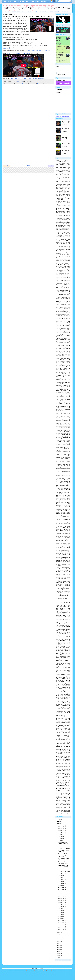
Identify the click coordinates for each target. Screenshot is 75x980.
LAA (30, 83)
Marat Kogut (59, 515)
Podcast (61, 602)
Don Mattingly (59, 334)
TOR (69, 743)
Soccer (61, 733)
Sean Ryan (67, 726)
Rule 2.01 (66, 661)
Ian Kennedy (65, 400)
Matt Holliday (61, 537)
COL (62, 254)
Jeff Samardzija (60, 433)
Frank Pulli (58, 371)
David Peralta (64, 317)
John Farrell (62, 453)
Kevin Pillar (62, 485)
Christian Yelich (65, 280)
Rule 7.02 (59, 687)
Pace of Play (67, 585)
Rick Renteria (63, 615)
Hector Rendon (66, 393)
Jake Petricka (68, 414)
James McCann (59, 419)
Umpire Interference (61, 786)
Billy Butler (57, 216)
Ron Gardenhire (66, 626)
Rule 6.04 (62, 683)
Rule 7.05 (64, 688)
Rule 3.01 (62, 663)
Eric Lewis (67, 355)
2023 (58, 932)
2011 (58, 955)
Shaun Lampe (58, 732)
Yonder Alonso (59, 810)
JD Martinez (60, 410)
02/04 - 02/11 (61, 926)
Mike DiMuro (63, 554)
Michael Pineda (66, 546)
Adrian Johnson (64, 170)
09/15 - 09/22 (61, 832)
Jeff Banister (64, 427)
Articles (68, 197)
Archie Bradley (66, 195)
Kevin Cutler (58, 482)
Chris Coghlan (66, 273)
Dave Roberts (67, 311)
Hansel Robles (66, 392)
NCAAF (67, 568)
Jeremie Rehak (65, 434)
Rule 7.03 (66, 687)
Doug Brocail (59, 335)
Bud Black (60, 250)
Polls (67, 602)
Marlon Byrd (59, 527)
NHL (65, 570)
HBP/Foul (62, 389)
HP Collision (58, 390)
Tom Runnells (64, 763)
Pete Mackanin (58, 598)
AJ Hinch (65, 163)
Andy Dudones (59, 184)
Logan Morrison (60, 503)
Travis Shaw (67, 773)
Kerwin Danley (67, 479)
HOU (67, 389)
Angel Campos (59, 188)
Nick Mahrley (63, 578)
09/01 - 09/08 (61, 836)
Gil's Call (59, 383)
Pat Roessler (58, 591)
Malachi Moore (60, 510)
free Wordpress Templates (58, 970)
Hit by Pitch (65, 396)
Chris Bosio (61, 273)
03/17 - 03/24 (61, 914)
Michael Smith (66, 547)
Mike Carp (64, 553)
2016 (58, 945)
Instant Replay (66, 406)
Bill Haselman (66, 212)
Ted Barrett (67, 746)
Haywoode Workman (59, 393)
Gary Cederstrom (59, 375)
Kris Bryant (61, 489)
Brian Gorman (61, 239)
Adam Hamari (63, 167)
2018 (58, 941)
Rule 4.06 (58, 670)
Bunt (56, 252)
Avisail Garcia (58, 201)
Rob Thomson (66, 618)
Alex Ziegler (62, 178)
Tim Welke (62, 757)
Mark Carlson (63, 519)
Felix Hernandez (58, 362)
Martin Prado (59, 529)
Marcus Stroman (66, 516)
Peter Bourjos (58, 599)
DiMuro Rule (63, 329)
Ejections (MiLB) (59, 347)
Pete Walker (65, 598)
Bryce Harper (58, 249)
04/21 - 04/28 (61, 904)
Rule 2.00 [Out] (66, 654)
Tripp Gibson (65, 777)
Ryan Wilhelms (59, 711)
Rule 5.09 (59, 678)
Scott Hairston (58, 721)
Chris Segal (65, 278)
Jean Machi (68, 426)
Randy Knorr (58, 611)
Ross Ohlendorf (63, 632)
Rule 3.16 (61, 667)
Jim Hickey (68, 440)
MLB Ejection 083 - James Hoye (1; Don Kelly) (66, 152)
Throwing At (67, 750)
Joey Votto (59, 451)
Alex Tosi (58, 177)
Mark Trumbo (60, 526)
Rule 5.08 (68, 677)
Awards (64, 201)
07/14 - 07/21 (61, 881)
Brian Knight (63, 240)
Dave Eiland (61, 308)
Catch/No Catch (59, 264)
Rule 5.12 (63, 680)
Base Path (59, 207)
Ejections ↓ (43, 11)
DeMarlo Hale (62, 321)
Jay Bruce (57, 426)
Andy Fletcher (67, 184)
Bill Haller (61, 212)
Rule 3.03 (68, 663)
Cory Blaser (65, 291)
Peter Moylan (64, 599)
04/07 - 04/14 (61, 908)
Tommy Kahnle (58, 766)
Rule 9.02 (67, 698)
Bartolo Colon (61, 205)
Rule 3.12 (60, 666)
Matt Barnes (65, 533)
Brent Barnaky (58, 233)
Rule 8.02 (62, 695)
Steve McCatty (63, 738)
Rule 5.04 (58, 676)
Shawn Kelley (64, 732)
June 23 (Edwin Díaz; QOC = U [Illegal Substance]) (40, 50)
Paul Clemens (64, 591)
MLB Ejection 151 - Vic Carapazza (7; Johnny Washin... (63, 867)
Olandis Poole (59, 584)
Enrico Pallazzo (66, 352)
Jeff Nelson (67, 431)
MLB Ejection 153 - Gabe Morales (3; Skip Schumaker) (63, 855)
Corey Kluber (58, 291)
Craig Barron (67, 293)
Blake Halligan (66, 218)
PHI (65, 584)
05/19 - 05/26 (61, 896)
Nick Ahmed (62, 575)
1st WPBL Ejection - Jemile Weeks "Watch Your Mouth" (60, 56)
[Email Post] (24, 81)
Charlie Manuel (63, 269)
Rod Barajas (67, 625)
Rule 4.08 (63, 670)
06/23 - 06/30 (61, 887)
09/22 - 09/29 (61, 830)
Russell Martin (63, 704)
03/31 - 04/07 (61, 910)
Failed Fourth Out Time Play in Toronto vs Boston (65, 137)
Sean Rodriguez (59, 726)
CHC (62, 253)
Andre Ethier (68, 181)
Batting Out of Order (61, 209)
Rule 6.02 (63, 681)
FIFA (61, 359)
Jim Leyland (66, 441)
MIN (60, 508)
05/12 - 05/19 (61, 898)
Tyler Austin (65, 780)
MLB (65, 508)
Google (37, 970)
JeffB (58, 66)
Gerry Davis (67, 382)
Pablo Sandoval (60, 585)
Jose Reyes (68, 468)
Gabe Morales (65, 373)
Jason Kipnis (58, 423)
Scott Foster (66, 719)
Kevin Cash (66, 481)
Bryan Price (65, 247)
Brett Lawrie (65, 235)
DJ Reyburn (63, 297)
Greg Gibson (65, 385)
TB (56, 743)
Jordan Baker (65, 464)
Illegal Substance (59, 405)
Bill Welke (66, 215)
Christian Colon (58, 280)
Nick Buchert (58, 577)
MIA (67, 506)
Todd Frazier (67, 759)
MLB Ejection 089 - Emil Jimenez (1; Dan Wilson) (66, 145)
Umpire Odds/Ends (63, 788)
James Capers (59, 416)
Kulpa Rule (67, 489)
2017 (58, 943)
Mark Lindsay (65, 522)
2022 (58, 934)
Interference (67, 409)
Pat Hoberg (59, 589)
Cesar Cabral (60, 266)
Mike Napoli (65, 560)
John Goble (64, 454)
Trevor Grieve (58, 777)
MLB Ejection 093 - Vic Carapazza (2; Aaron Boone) (66, 123)
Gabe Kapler (58, 373)
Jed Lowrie (58, 427)
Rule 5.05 (64, 676)
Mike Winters (65, 563)
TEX (60, 743)
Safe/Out (58, 715)
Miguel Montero (66, 550)
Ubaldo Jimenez (66, 785)
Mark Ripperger (66, 525)
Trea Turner (58, 776)
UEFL (42, 83)
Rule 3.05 (59, 664)
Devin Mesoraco (63, 328)
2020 (58, 938)
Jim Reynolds (58, 443)
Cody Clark (67, 287)
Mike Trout (59, 563)
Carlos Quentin (63, 260)
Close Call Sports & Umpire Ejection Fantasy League (28, 5)
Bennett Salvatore (61, 211)
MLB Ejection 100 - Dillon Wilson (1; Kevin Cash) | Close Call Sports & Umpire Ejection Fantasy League (61, 69)
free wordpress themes (38, 971)
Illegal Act (67, 402)
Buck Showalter (66, 249)
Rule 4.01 (67, 667)
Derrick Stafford (61, 326)
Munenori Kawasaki (65, 567)
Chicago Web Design (48, 970)
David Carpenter (60, 314)
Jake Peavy (62, 414)
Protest (57, 605)
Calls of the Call (58, 256)
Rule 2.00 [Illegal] (63, 649)
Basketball (68, 208)
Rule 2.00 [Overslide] (60, 656)
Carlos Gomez (63, 259)
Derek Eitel (67, 322)
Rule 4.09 (68, 670)
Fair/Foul (66, 359)
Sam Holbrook (67, 716)
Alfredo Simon (64, 180)
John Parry (62, 457)
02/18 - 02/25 (61, 922)
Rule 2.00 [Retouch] (64, 657)
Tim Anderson (60, 752)
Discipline (61, 331)
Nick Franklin (64, 577)
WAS (66, 798)
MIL (56, 508)
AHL (67, 161)
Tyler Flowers (61, 782)
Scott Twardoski (64, 722)
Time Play (68, 757)
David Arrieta (67, 312)
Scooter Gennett (60, 718)
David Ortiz (58, 317)
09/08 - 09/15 (61, 834)
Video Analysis (66, 797)
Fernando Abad (66, 362)
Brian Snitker (63, 243)
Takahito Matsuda (63, 745)
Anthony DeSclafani (59, 191)
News (64, 574)
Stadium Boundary (61, 735)
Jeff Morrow (61, 431)
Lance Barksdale (60, 495)
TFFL (64, 743)
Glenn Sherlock (58, 385)
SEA (63, 712)
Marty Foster (65, 529)
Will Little (61, 803)
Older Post (50, 165)
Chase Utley (62, 270)
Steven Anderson (62, 739)
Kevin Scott (68, 485)
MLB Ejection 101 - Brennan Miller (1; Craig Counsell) (60, 39)
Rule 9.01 (61, 698)
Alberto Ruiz (66, 173)
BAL (60, 202)
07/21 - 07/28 (61, 879)
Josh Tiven (65, 471)
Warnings (62, 801)
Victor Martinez (58, 797)
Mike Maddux (58, 557)
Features (67, 361)
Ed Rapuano (59, 341)
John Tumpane (64, 458)
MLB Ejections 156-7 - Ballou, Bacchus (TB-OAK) (63, 844)
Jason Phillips (64, 423)
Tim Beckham (68, 752)
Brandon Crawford (59, 229)
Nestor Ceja (58, 574)
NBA (57, 568)
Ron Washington (61, 630)
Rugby (60, 635)
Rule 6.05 (68, 683)
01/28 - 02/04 (61, 927)
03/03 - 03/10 (61, 918)
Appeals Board (61, 194)
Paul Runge (63, 594)
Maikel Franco (67, 509)
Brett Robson (63, 236)
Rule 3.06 (65, 664)
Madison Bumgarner (60, 509)
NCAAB (61, 568)
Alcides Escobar (59, 174)
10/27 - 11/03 (61, 824)
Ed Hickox (62, 339)
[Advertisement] (21, 170)
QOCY (38, 83)
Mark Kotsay (58, 522)
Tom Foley (59, 762)
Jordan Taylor (58, 465)
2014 (58, 949)
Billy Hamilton (68, 216)
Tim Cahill (58, 753)
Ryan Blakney (64, 705)
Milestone (64, 564)
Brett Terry (68, 236)
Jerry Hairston (58, 437)
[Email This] (25, 81)
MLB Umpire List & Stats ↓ (18, 11)
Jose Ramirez (62, 468)
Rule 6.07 (65, 684)
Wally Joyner (64, 800)
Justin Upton (63, 474)
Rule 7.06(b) (62, 690)
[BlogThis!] (27, 81)
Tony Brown (62, 767)
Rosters (62, 633)
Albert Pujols (58, 173)
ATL (65, 164)
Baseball (60, 208)
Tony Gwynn (68, 767)
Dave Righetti (60, 311)
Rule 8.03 (68, 695)
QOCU (57, 606)
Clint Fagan (65, 284)
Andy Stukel (59, 187)
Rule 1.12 (65, 636)
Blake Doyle (59, 218)
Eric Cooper (58, 354)
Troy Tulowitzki (59, 779)
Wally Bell (58, 800)
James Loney (66, 417)
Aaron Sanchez (63, 166)
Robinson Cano (67, 623)
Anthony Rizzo (67, 192)
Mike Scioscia (67, 561)
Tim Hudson (63, 753)
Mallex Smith (63, 512)
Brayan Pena (59, 232)
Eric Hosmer (61, 355)
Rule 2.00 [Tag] (59, 661)
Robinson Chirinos (60, 625)
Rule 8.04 (59, 697)
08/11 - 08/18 (61, 873)
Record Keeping (63, 612)
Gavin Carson (66, 376)
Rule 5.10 (66, 678)
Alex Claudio (66, 174)
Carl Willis (64, 257)
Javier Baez (62, 424)
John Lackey (65, 455)
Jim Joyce (59, 441)
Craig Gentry (66, 294)
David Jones (65, 315)
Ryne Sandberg (67, 711)
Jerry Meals (58, 438)
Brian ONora (62, 242)
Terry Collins (61, 748)
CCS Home (6, 11)
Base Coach (67, 205)
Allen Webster (62, 181)
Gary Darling (67, 375)
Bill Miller (68, 214)
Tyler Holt (67, 782)
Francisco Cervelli (59, 369)
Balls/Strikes (11, 83)
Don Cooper (66, 332)
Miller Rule (34, 83)
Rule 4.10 (59, 671)
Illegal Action (58, 403)
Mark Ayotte (64, 517)
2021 (58, 936)
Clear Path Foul (66, 283)
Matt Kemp (58, 539)
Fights (58, 365)
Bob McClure (61, 222)
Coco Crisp (62, 287)
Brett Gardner (58, 235)
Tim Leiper (68, 753)
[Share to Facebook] (30, 81)
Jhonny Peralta (62, 440)
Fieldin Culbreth (66, 364)
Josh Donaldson (65, 469)
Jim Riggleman (66, 443)
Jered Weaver (58, 434)
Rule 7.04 (58, 688)
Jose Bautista (64, 467)
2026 (58, 819)
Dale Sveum (63, 298)
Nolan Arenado (67, 581)
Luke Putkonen (62, 506)
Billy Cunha (62, 216)
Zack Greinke (64, 813)
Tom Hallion (65, 762)
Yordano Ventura (66, 810)
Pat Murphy (66, 589)
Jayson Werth (62, 426)
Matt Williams (64, 540)
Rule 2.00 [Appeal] (60, 640)
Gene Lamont (64, 378)
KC (60, 475)
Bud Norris (67, 250)
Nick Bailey (67, 575)
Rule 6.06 (59, 684)
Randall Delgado (65, 609)
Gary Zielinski (60, 376)
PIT (69, 584)
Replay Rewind (63, 613)
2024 (58, 823)
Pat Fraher (68, 588)
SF (67, 712)
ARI (61, 164)
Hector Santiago (59, 395)
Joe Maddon (61, 448)
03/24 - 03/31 (61, 912)
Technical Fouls (59, 746)
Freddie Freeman (65, 371)
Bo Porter (64, 219)
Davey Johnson (60, 312)
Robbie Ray (66, 619)
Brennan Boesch (66, 232)
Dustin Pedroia (63, 338)
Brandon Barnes (58, 228)
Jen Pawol (66, 433)
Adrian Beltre (62, 168)
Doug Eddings (67, 335)
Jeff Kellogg (63, 430)
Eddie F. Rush (66, 341)
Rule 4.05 (68, 668)
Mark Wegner (67, 526)
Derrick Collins (67, 325)
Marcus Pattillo (59, 516)
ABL (62, 161)
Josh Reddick (58, 471)
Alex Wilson (65, 177)
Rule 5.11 (58, 680)
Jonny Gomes (58, 464)
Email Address (59, 89)
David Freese (66, 314)
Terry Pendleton (64, 749)
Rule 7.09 (60, 691)
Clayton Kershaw (59, 283)
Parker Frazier (60, 587)
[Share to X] (29, 81)
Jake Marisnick (63, 413)
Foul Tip (59, 368)
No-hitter (66, 580)
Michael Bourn (67, 544)
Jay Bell (67, 424)
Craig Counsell (59, 294)
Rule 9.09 (63, 701)
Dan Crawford (64, 300)
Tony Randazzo (65, 769)
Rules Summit (65, 702)
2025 (58, 821)
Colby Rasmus (63, 288)
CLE (58, 254)
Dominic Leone (60, 332)
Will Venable (58, 804)
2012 (58, 953)
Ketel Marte (59, 481)
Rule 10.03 (61, 639)
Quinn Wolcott (59, 608)
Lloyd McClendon (66, 502)
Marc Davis (66, 515)
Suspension (66, 742)
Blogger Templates (68, 970)
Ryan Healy (58, 708)
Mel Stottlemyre (64, 543)
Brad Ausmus (67, 225)
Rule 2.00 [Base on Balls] (64, 642)
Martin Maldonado (66, 527)
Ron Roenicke (60, 629)
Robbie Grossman (59, 619)
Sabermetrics (64, 714)
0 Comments (20, 81)
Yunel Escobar (66, 811)
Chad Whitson (61, 267)
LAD (59, 493)
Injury (59, 406)
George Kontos (63, 379)
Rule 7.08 (68, 690)
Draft (57, 338)
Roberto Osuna (67, 622)
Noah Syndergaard (59, 581)
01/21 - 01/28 (61, 929)
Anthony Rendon (59, 192)
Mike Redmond (59, 561)
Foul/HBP (66, 368)
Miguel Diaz (60, 550)
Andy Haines (67, 185)
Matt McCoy (65, 539)
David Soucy (63, 319)
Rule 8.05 (64, 697)
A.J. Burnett (58, 160)
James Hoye (58, 417)
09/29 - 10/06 (61, 828)
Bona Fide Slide (66, 223)
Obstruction (65, 582)
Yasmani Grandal (59, 808)
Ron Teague (67, 629)
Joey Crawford (67, 450)
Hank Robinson (58, 392)
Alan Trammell (66, 171)
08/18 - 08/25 (61, 840)
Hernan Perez (58, 396)
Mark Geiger (60, 520)
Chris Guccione (62, 276)
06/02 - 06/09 (61, 893)
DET (56, 297)
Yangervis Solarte (59, 807)
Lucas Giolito (59, 505)
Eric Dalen (65, 354)
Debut (69, 321)
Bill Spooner (59, 215)
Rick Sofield (61, 616)
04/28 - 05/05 (61, 902)
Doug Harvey (60, 336)
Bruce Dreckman (64, 246)
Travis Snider (59, 774)
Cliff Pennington (58, 284)
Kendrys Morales (60, 479)
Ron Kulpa (68, 628)
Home (28, 165)
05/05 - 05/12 (61, 900)
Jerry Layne (65, 437)
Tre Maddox (66, 774)
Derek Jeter (58, 324)
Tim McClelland (61, 755)
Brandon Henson (66, 229)
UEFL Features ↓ (32, 11)
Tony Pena (58, 769)
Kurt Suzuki (62, 491)
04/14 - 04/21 (61, 906)
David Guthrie (58, 315)
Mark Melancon (67, 523)
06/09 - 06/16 (61, 891)
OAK (58, 582)
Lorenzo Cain (67, 503)
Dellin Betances (60, 322)
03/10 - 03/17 (61, 916)
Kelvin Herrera (61, 478)
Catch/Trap (68, 264)
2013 (58, 951)
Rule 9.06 (57, 701)
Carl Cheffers (59, 257)
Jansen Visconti (65, 420)
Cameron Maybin (66, 256)
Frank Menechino (67, 369)
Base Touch (67, 207)
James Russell (66, 419)
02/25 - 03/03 (61, 920)
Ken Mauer (68, 478)
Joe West (68, 448)
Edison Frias (66, 342)
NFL (60, 570)
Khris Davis (65, 486)
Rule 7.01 (68, 685)
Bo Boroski (58, 219)
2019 (58, 940)
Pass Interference (67, 587)
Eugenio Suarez (63, 358)
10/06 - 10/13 (61, 826)
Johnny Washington (24, 83)
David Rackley (62, 318)
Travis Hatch (61, 773)
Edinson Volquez (59, 342)
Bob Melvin (67, 222)
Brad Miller (60, 226)
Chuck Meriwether (59, 281)
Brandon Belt (66, 228)
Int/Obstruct (63, 407)
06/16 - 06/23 (61, 889)
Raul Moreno (64, 611)
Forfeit (69, 366)
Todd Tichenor (67, 760)
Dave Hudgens (67, 308)
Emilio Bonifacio (63, 351)
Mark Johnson (66, 520)
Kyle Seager (64, 492)
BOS (65, 202)
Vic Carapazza (47, 83)
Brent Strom (66, 233)
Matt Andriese (59, 533)
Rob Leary (59, 618)
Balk (69, 202)
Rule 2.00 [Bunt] (59, 643)
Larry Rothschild (63, 498)
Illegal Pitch (65, 403)
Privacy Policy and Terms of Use (37, 968)
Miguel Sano (58, 551)
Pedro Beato (64, 595)
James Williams (58, 420)
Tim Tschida (64, 756)
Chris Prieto (63, 277)
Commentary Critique (64, 290)
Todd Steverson (59, 760)
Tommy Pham (64, 766)
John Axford (65, 451)
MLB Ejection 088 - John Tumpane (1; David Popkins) (66, 130)
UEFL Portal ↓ (65, 11)
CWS (67, 254)
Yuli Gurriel (59, 811)
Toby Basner (60, 759)
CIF (66, 253)
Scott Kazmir (64, 721)
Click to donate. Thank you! (61, 80)
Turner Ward (66, 779)
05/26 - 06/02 (61, 895)
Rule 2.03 (57, 663)
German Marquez (60, 382)
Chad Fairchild (67, 266)
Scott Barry (67, 718)
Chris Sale (68, 277)
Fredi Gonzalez (65, 372)
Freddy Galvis (58, 372)
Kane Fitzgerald (66, 475)
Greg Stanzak (63, 386)
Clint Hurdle (58, 286)
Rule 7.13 (63, 692)
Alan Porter (58, 171)
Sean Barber (58, 725)
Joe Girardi (63, 447)
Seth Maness (61, 729)
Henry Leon (66, 395)
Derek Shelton (59, 325)
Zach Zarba (58, 813)
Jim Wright (64, 444)
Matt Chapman (64, 536)
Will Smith (67, 803)
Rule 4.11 (64, 671)
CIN (69, 253)
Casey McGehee (65, 263)
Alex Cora (58, 175)
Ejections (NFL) (64, 348)
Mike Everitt (65, 556)
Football (63, 366)
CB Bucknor (63, 252)
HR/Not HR (65, 390)
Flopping (57, 366)
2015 (58, 947)
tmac (69, 813)
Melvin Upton (62, 544)
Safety (64, 715)
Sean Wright (58, 728)
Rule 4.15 (61, 673)
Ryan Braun (58, 707)
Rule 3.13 (65, 666)
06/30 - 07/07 (61, 885)
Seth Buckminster (66, 728)
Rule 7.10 (66, 691)
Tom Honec (58, 763)
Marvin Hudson (59, 530)
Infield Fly (68, 405)
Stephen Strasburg (62, 736)
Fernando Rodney (59, 364)
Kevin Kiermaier (63, 484)
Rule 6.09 (62, 685)
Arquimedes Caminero (60, 197)
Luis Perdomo (65, 505)
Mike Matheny (65, 557)
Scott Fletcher (60, 719)
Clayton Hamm (67, 281)
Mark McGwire (61, 523)
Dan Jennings (64, 301)
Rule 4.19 (67, 673)
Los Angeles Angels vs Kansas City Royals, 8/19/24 (18, 53)
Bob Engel (65, 221)
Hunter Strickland (59, 399)
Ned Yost (65, 571)
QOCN (64, 605)
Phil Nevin (63, 601)
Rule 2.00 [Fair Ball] (62, 646)
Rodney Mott (58, 626)
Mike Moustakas (60, 558)
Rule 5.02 (62, 674)
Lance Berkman (63, 496)
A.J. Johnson (64, 160)
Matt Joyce (67, 537)
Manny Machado (66, 513)
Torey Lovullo (58, 770)
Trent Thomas (66, 776)
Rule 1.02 (64, 635)
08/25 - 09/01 (61, 838)
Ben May (68, 209)
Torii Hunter (66, 770)
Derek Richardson (65, 324)
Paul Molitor (63, 592)
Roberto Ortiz (59, 622)
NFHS (57, 570)
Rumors (57, 704)
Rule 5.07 (62, 677)
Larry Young (64, 499)
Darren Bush (63, 307)
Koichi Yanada (64, 488)
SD (58, 712)
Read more (62, 44)
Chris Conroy (58, 274)
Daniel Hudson (63, 304)
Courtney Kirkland (59, 293)
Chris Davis (65, 274)
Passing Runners (60, 588)
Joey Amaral (60, 450)
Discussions (67, 331)
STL (56, 714)
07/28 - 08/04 (61, 877)
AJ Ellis (60, 163)
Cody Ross (58, 288)
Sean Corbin (66, 725)
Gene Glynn (58, 378)
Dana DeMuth (62, 302)
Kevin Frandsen (64, 482)
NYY (59, 571)
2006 (58, 957)
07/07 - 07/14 (61, 883)
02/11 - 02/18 (61, 924)
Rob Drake (67, 616)
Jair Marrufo (64, 412)
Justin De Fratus (63, 472)
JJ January (65, 410)
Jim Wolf (58, 444)
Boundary (60, 225)
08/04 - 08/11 (61, 875)
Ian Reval (61, 402)
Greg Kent (57, 386)
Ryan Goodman (66, 707)
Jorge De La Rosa (65, 465)
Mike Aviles (65, 551)
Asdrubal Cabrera (62, 198)
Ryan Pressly (64, 708)
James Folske (66, 416)
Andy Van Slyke (66, 187)
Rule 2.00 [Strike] (64, 660)
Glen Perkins (66, 383)
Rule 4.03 (58, 668)
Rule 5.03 (67, 674)
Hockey (57, 397)
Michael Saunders (59, 547)
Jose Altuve (58, 467)
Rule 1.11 (60, 636)
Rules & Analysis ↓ (54, 11)
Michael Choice (59, 546)
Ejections (17, 83)
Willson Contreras (66, 804)
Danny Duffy (63, 305)
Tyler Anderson (58, 780)
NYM (69, 570)
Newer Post (6, 165)
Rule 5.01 (57, 674)
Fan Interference (59, 361)
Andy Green (60, 185)
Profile (57, 604)
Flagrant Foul (65, 365)
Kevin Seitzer (59, 486)
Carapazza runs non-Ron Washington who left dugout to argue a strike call (27, 78)
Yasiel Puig (66, 807)
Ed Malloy (68, 339)
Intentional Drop (59, 409)
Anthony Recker (66, 191)
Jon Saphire (62, 461)
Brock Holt (63, 245)
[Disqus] (28, 105)
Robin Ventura (60, 623)
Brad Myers (67, 226)
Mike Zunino (58, 564)
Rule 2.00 (66, 639)
